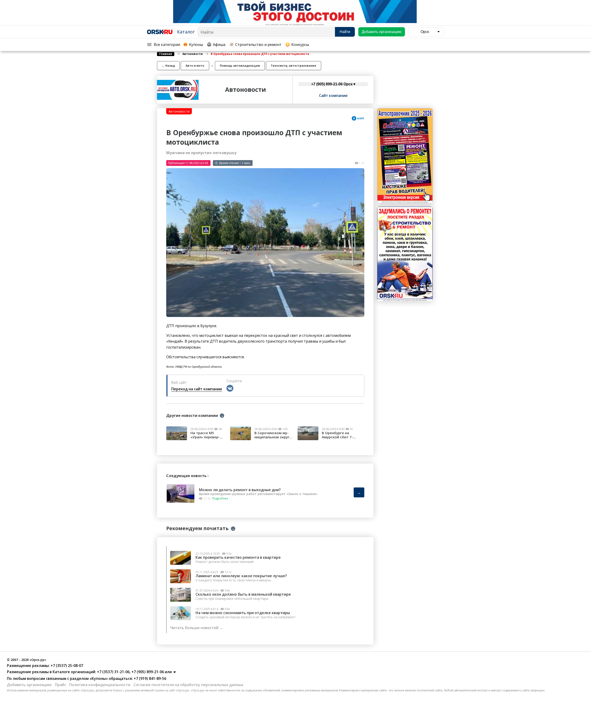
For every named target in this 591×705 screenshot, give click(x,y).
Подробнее (220, 498)
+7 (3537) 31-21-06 (113, 671)
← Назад (168, 66)
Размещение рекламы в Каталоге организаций (51, 671)
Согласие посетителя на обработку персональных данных (188, 684)
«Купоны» (99, 678)
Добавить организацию (29, 684)
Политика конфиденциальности (99, 684)
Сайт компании (333, 95)
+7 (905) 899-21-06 (147, 671)
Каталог (186, 32)
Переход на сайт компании (196, 388)
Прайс (60, 684)
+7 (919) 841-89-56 (149, 678)
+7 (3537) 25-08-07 (66, 665)
